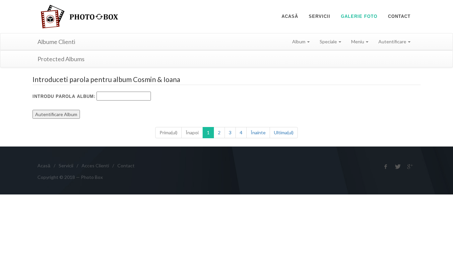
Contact (126, 165)
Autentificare (392, 41)
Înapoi (192, 132)
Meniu (358, 41)
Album (299, 41)
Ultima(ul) (283, 132)
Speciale (329, 41)
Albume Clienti (56, 41)
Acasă (43, 165)
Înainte (258, 132)
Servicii (66, 165)
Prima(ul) (168, 132)
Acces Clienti (95, 165)
